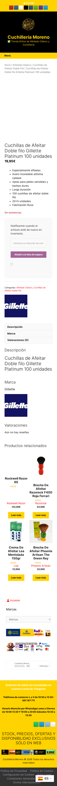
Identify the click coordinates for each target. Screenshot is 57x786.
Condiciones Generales (21, 778)
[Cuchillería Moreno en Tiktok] (26, 7)
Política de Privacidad (14, 770)
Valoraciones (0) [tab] (18, 340)
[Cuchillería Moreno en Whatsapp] (36, 724)
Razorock (41, 503)
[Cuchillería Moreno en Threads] (21, 7)
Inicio (7, 65)
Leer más (16, 515)
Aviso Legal (44, 774)
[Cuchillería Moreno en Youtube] (11, 7)
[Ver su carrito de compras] (51, 56)
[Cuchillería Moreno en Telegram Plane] (45, 7)
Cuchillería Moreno (29, 37)
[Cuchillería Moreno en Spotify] (36, 7)
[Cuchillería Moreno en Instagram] (16, 7)
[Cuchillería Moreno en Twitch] (41, 7)
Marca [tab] (11, 333)
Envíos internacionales (27, 782)
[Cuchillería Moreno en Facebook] (31, 7)
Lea (16, 565)
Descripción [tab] (15, 326)
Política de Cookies (41, 770)
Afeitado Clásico (22, 65)
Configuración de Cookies (18, 774)
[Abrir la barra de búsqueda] (55, 56)
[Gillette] (16, 307)
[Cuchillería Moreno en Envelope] (47, 724)
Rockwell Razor (16, 503)
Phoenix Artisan (40, 565)
